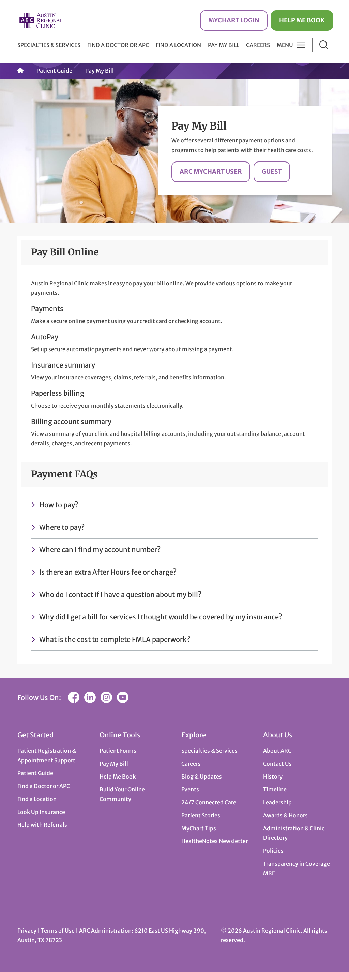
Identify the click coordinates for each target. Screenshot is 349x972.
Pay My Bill (223, 44)
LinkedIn (90, 697)
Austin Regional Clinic (41, 20)
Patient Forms (118, 750)
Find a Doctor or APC (118, 44)
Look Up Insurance (41, 811)
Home (20, 71)
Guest (272, 171)
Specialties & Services (209, 750)
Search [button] (323, 44)
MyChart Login (233, 20)
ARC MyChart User (211, 171)
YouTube (122, 697)
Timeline (275, 789)
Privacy (26, 930)
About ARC (277, 750)
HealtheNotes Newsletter (214, 841)
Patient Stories (200, 815)
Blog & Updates (201, 776)
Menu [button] (285, 44)
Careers (258, 44)
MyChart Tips (198, 828)
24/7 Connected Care (208, 802)
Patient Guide (54, 70)
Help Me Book (302, 20)
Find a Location (178, 44)
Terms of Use (58, 930)
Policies (273, 850)
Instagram (106, 697)
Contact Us (277, 763)
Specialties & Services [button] (48, 44)
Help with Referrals (42, 824)
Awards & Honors (285, 815)
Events (190, 789)
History (273, 776)
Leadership (277, 802)
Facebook (73, 697)
